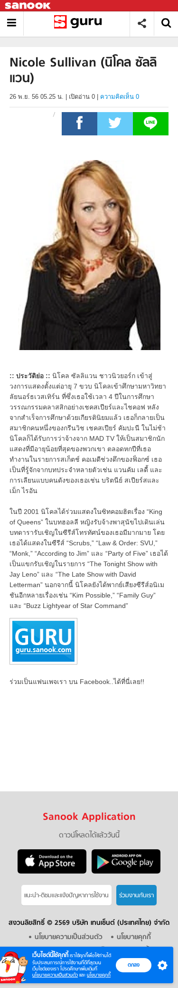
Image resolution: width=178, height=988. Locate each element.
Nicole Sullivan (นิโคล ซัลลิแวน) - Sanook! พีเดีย (80, 23)
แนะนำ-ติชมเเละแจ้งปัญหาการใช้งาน (66, 896)
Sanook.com (28, 6)
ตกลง (134, 965)
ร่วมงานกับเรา (136, 896)
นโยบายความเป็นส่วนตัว (55, 975)
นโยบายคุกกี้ (99, 975)
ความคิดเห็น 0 (119, 96)
